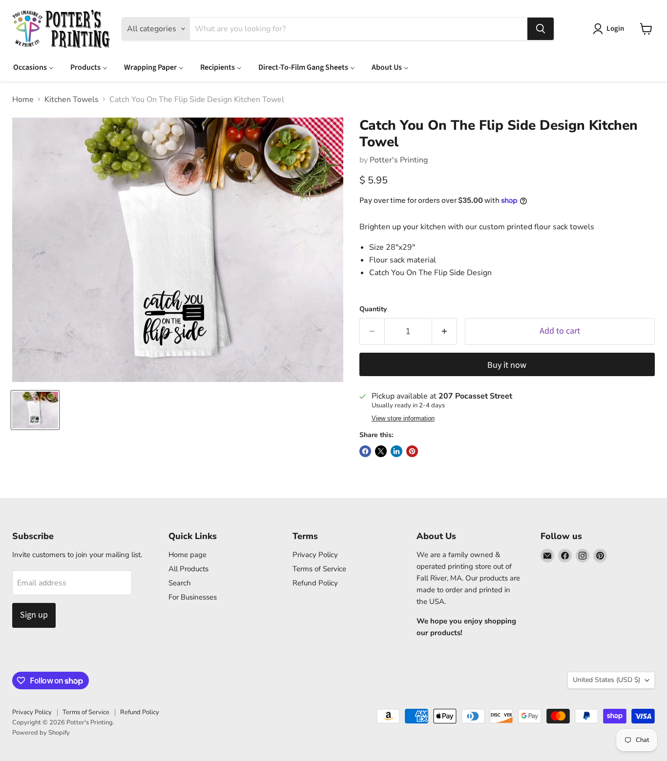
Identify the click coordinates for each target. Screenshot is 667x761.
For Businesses (192, 597)
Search (179, 583)
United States (606, 679)
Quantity (373, 309)
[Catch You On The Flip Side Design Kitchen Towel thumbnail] (35, 410)
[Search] (540, 29)
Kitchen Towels (71, 99)
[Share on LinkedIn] (396, 451)
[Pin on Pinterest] (412, 451)
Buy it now (506, 365)
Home (23, 99)
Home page (187, 555)
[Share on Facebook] (365, 451)
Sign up (34, 615)
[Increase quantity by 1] (444, 331)
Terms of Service (319, 569)
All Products (188, 569)
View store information (403, 418)
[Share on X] (381, 451)
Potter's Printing (399, 160)
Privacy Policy (315, 555)
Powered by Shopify (41, 732)
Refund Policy (315, 583)
